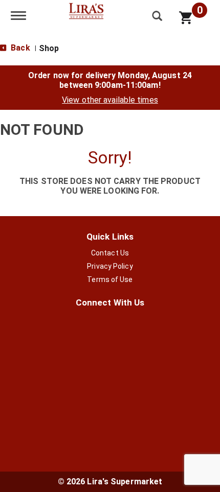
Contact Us (110, 253)
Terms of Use (110, 279)
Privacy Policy (110, 266)
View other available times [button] (110, 100)
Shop (49, 48)
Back (19, 48)
